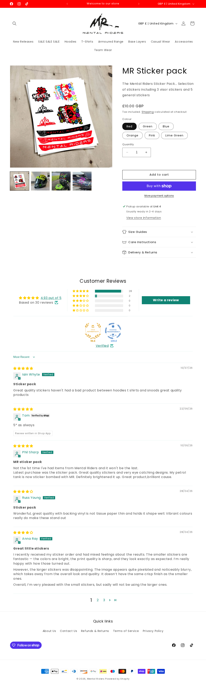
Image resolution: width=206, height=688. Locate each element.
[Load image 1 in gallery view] (19, 181)
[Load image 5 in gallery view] (61, 181)
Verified (102, 346)
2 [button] (98, 600)
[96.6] (93, 331)
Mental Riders (96, 678)
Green (147, 126)
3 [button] (104, 600)
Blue (166, 126)
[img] (23, 368)
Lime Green (174, 135)
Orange (132, 135)
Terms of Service (126, 631)
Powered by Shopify (117, 678)
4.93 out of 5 (51, 298)
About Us (49, 631)
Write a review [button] (166, 300)
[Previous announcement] (67, 4)
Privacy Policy (153, 631)
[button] (14, 23)
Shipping (148, 112)
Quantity (128, 144)
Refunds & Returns (95, 631)
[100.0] (113, 331)
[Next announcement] (138, 4)
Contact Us (68, 631)
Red (129, 126)
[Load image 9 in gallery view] (82, 181)
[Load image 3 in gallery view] (40, 181)
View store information (143, 218)
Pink (152, 135)
